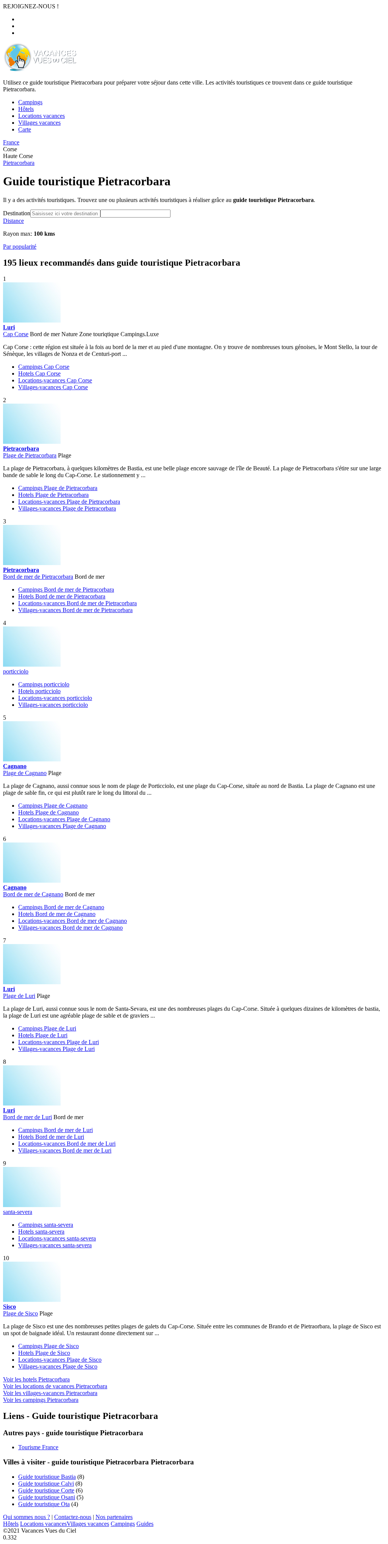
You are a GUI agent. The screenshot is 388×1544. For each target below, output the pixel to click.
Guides (144, 1524)
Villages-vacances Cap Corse (53, 387)
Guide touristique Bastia (47, 1477)
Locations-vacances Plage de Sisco (60, 1359)
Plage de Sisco (20, 1313)
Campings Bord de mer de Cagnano (61, 907)
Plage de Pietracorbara (29, 455)
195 (10, 263)
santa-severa (17, 1212)
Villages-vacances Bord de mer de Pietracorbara (75, 610)
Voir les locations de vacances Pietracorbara (55, 1386)
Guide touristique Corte (46, 1490)
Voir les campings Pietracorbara (40, 1400)
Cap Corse (15, 334)
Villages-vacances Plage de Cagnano (62, 826)
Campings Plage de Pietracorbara (57, 488)
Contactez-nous (72, 1517)
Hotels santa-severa (41, 1231)
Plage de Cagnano (25, 773)
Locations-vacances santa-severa (57, 1238)
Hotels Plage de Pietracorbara (53, 495)
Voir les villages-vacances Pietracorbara (50, 1393)
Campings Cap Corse (43, 366)
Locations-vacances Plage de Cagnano (64, 819)
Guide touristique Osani (46, 1497)
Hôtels (11, 1524)
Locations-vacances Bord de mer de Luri (67, 1143)
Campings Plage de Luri (47, 1028)
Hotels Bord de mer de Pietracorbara (61, 596)
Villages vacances (88, 1524)
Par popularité (19, 246)
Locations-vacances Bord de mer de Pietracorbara (77, 603)
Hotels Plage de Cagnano (48, 812)
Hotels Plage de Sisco (44, 1353)
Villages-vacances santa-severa (55, 1245)
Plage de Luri (19, 996)
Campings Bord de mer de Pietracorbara (66, 589)
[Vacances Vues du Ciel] (39, 69)
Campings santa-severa (45, 1224)
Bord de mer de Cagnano (33, 894)
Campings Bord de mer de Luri (55, 1130)
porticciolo (15, 671)
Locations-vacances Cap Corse (55, 380)
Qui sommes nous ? (26, 1517)
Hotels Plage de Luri (42, 1035)
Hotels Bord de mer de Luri (51, 1137)
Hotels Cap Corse (39, 373)
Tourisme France (38, 1447)
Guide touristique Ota (44, 1504)
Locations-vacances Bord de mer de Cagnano (72, 921)
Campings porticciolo (43, 684)
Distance (13, 221)
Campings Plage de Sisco (48, 1346)
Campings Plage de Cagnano (53, 805)
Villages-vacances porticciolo (53, 705)
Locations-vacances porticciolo (55, 698)
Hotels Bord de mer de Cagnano (56, 914)
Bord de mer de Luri (27, 1117)
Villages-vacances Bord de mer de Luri (64, 1150)
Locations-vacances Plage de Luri (58, 1042)
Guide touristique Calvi (46, 1483)
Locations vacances (43, 1524)
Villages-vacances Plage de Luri (56, 1049)
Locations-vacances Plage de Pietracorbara (69, 501)
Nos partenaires (114, 1517)
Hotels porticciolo (39, 691)
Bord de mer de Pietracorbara (38, 576)
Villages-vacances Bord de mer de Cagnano (70, 927)
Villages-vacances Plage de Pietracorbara (67, 508)
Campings (123, 1524)
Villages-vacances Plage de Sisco (57, 1366)
